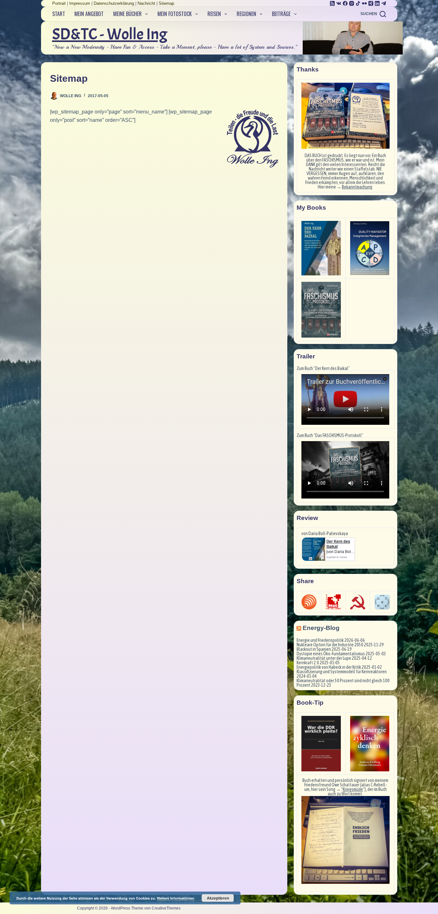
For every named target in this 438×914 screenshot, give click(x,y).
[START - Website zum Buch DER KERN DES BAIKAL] (321, 248)
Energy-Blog (321, 628)
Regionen (246, 13)
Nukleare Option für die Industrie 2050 (330, 644)
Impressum (79, 3)
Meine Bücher (127, 13)
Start (58, 13)
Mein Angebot (89, 13)
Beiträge (281, 13)
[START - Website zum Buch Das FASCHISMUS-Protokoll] (321, 310)
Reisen (214, 13)
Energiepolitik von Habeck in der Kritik (329, 667)
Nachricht (146, 3)
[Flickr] (364, 3)
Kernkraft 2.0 (308, 662)
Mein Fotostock (174, 13)
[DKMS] (333, 601)
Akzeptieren (218, 898)
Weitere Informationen (175, 898)
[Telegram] (383, 3)
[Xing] (370, 3)
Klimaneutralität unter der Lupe (324, 658)
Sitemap (166, 3)
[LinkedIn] (377, 3)
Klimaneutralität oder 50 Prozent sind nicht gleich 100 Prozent (343, 683)
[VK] (338, 3)
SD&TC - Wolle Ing (109, 34)
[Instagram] (351, 3)
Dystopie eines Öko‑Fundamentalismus (331, 653)
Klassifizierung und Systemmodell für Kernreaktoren (342, 671)
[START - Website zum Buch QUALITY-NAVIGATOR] (370, 248)
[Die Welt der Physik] (308, 601)
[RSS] (332, 3)
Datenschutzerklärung (114, 3)
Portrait (59, 3)
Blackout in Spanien (314, 649)
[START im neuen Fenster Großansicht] (345, 840)
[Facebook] (345, 3)
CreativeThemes (166, 908)
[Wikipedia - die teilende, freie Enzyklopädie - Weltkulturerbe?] (357, 601)
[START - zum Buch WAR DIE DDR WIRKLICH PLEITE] (321, 744)
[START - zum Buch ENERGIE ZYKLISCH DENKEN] (370, 744)
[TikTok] (358, 3)
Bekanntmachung (357, 186)
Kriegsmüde (353, 789)
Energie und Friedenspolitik (320, 640)
